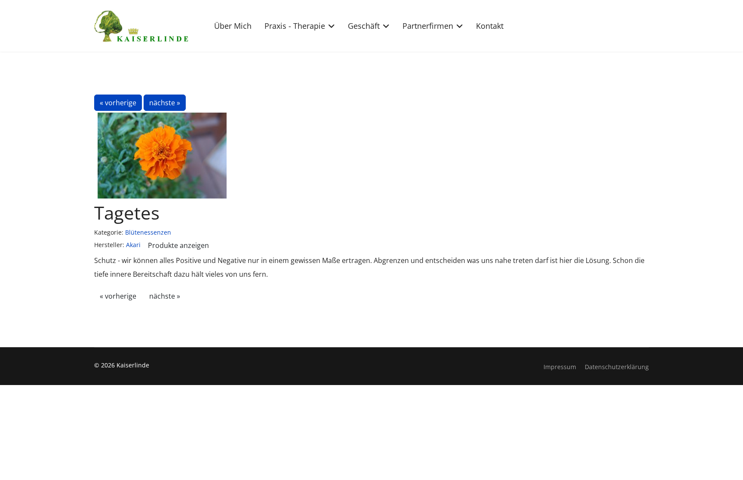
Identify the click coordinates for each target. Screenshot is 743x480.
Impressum (559, 367)
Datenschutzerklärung (617, 367)
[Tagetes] (162, 155)
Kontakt (490, 26)
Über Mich (233, 26)
